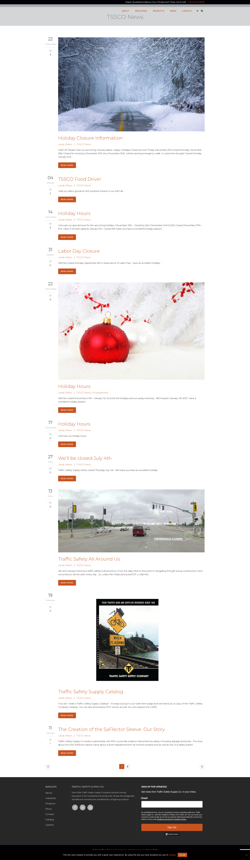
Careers (49, 824)
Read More (67, 165)
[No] (246, 855)
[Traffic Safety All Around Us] (131, 520)
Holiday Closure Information (90, 138)
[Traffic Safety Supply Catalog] (131, 639)
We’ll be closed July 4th (85, 458)
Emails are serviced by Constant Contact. (171, 819)
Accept (182, 855)
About (48, 792)
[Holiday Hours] (131, 331)
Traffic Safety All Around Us (89, 559)
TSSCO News (83, 144)
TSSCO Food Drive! (79, 179)
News (48, 808)
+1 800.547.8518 (196, 2)
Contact (49, 814)
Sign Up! (171, 827)
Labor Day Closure (79, 251)
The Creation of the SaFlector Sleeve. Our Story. (112, 729)
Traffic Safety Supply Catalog (90, 691)
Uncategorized (100, 392)
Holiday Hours (74, 213)
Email (144, 798)
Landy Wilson (65, 144)
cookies (172, 855)
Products (50, 803)
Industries (50, 798)
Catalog (49, 819)
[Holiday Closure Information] (131, 84)
